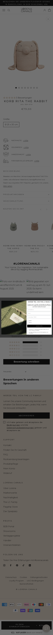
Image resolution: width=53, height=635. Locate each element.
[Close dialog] (50, 301)
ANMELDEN (39, 326)
